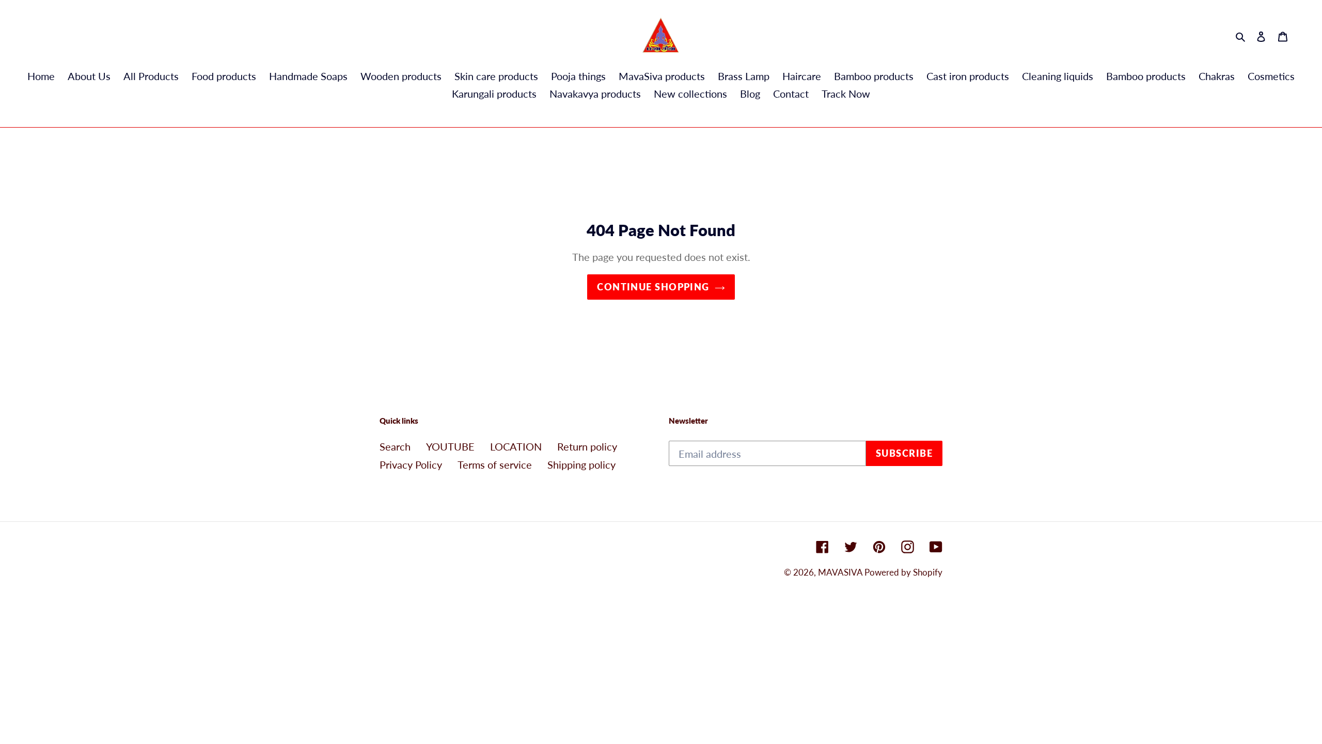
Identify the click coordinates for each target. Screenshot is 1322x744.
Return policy (587, 446)
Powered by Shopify (903, 572)
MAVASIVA (841, 572)
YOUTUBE (450, 446)
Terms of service (495, 464)
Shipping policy (581, 464)
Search (395, 446)
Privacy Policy (411, 464)
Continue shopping (653, 286)
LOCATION (516, 446)
